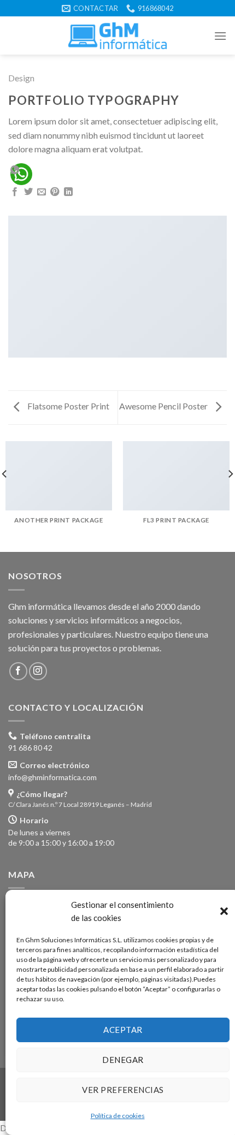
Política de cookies (118, 1116)
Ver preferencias (122, 1090)
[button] (224, 911)
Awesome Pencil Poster (164, 406)
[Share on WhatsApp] (21, 174)
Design (21, 78)
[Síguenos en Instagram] (38, 671)
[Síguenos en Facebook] (18, 671)
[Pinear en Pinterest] (54, 192)
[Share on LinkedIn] (68, 192)
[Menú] (220, 35)
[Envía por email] (41, 192)
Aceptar (122, 1030)
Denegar (122, 1060)
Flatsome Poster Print (67, 406)
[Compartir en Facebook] (14, 192)
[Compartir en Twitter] (28, 192)
